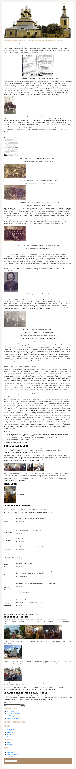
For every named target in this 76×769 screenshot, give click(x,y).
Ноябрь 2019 (10, 732)
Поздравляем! (10, 484)
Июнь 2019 (9, 736)
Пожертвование (58, 41)
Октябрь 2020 (10, 729)
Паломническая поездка (16, 617)
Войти (8, 751)
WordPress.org (10, 756)
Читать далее (7, 702)
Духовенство (16, 41)
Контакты (48, 41)
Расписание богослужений (17, 505)
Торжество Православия (16, 446)
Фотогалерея (39, 41)
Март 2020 (9, 731)
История (31, 41)
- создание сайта (11, 761)
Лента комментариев (12, 754)
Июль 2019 (9, 734)
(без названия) (11, 711)
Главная (8, 41)
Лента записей (11, 752)
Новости (24, 41)
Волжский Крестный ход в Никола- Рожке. (26, 693)
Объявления (10, 744)
